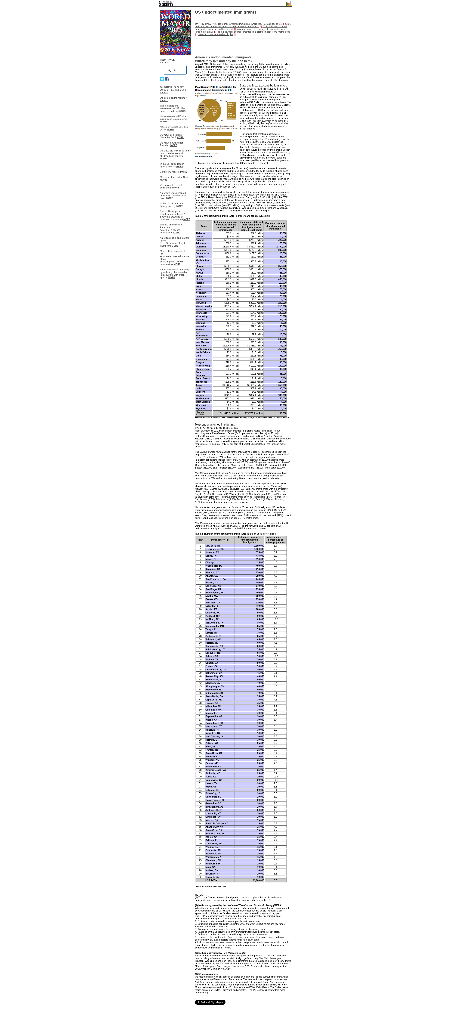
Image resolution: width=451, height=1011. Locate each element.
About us (164, 62)
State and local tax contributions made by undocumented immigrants (243, 25)
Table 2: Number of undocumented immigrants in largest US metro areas (253, 31)
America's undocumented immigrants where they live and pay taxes (247, 24)
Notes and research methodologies (215, 34)
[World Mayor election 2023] (175, 54)
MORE (170, 129)
